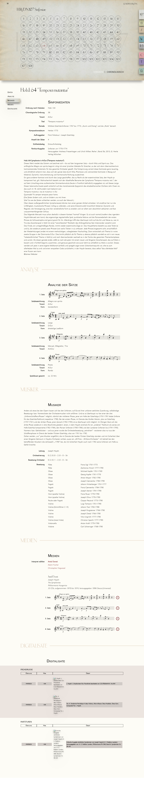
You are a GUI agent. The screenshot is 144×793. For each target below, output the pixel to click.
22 (64, 25)
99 (77, 59)
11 (91, 18)
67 (64, 45)
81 (57, 52)
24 (77, 25)
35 (50, 32)
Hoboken (98, 72)
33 (37, 32)
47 (30, 39)
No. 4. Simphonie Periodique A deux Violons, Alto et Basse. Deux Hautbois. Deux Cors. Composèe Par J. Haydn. (93, 705)
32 (30, 32)
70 (84, 45)
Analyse (11, 96)
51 (57, 39)
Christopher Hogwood (56, 568)
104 (111, 59)
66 (57, 45)
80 (50, 52)
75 (118, 45)
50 (50, 39)
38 (70, 32)
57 (97, 39)
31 (23, 32)
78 (37, 52)
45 (118, 32)
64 (43, 45)
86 (91, 52)
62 (30, 45)
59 (111, 39)
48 (37, 39)
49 (43, 39)
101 (91, 59)
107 (24, 66)
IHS (142, 46)
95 (50, 59)
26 (91, 25)
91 (23, 59)
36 (57, 32)
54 (77, 39)
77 (30, 52)
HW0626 (29, 684)
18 (37, 25)
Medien (10, 105)
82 (64, 52)
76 (23, 52)
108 (30, 66)
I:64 (45, 684)
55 (84, 39)
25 (84, 25)
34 (43, 32)
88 (104, 52)
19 (44, 25)
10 (84, 18)
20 (50, 25)
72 (98, 45)
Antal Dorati (53, 562)
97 (64, 59)
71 (91, 45)
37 (64, 32)
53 (70, 39)
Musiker (11, 100)
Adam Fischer (53, 565)
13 (104, 18)
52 (64, 39)
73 (104, 45)
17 (30, 25)
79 (43, 52)
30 (118, 25)
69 (77, 45)
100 (84, 59)
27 (98, 25)
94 (43, 59)
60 (118, 39)
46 (23, 39)
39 (77, 32)
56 (91, 39)
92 (30, 59)
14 (111, 18)
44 (111, 32)
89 (111, 52)
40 (84, 32)
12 (98, 18)
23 (70, 25)
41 (91, 32)
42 (97, 32)
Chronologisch (115, 72)
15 (118, 18)
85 (84, 52)
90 (118, 52)
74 (111, 45)
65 (50, 45)
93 (37, 59)
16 (23, 25)
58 (104, 39)
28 (104, 25)
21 (57, 25)
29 (111, 25)
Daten (10, 92)
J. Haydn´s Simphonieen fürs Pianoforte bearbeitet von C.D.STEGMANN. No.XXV (91, 684)
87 (98, 52)
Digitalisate (12, 109)
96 (57, 59)
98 (70, 59)
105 (118, 59)
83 (70, 52)
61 (23, 45)
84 (77, 52)
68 (70, 45)
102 (98, 59)
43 (104, 32)
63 (37, 45)
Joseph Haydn (130, 4)
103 (105, 59)
